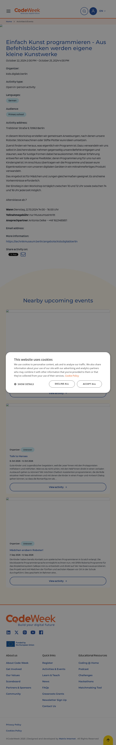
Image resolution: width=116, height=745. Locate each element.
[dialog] (58, 372)
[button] (24, 384)
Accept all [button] (89, 383)
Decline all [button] (62, 383)
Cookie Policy (72, 375)
